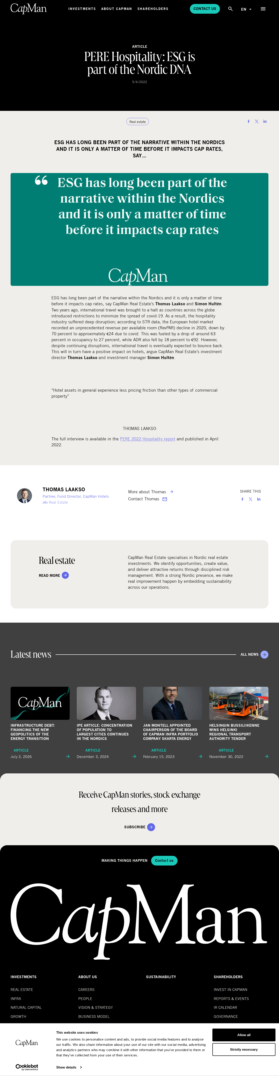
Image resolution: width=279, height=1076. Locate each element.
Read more (49, 575)
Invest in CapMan (230, 989)
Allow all (244, 1035)
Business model (94, 1016)
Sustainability (161, 977)
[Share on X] (256, 121)
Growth (18, 1016)
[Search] (230, 9)
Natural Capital (26, 1007)
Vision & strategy (95, 1007)
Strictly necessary (244, 1049)
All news (250, 654)
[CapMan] (29, 9)
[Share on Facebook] (248, 121)
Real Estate (22, 989)
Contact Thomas (144, 498)
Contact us (204, 9)
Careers (86, 989)
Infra (16, 998)
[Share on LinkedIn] (264, 121)
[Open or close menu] (263, 9)
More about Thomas (147, 491)
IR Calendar (225, 1007)
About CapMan (116, 9)
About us (87, 977)
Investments (82, 9)
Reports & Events (231, 998)
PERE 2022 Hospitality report (147, 438)
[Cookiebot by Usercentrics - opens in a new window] (26, 1067)
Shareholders (153, 9)
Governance (226, 1016)
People (85, 998)
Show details (66, 1067)
